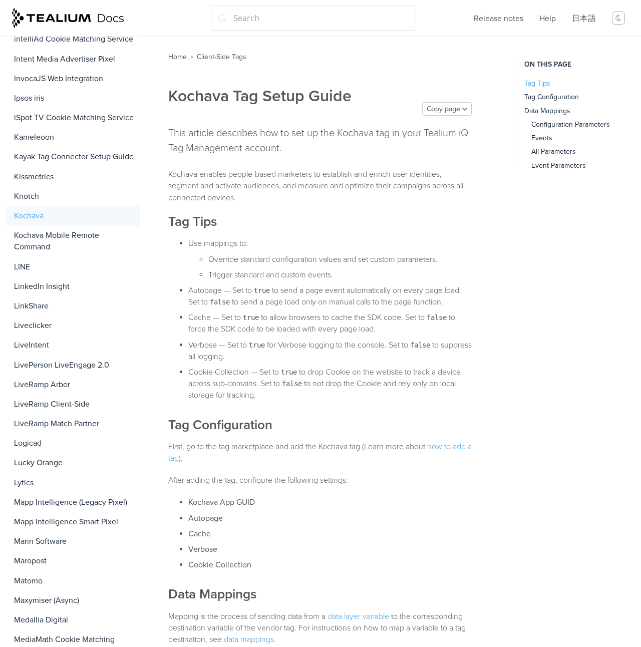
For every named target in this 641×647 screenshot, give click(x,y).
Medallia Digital (41, 620)
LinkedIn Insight (42, 286)
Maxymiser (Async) (46, 600)
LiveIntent (31, 345)
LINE (22, 267)
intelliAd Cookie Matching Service (73, 39)
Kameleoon (34, 137)
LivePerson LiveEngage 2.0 (61, 365)
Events (541, 138)
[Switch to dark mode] (618, 18)
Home (177, 57)
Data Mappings (547, 111)
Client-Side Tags (221, 57)
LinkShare (31, 306)
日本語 (584, 19)
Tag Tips (537, 83)
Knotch (26, 196)
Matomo (28, 581)
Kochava (29, 216)
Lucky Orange (38, 463)
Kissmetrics (34, 177)
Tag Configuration (551, 97)
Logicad (28, 443)
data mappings (249, 639)
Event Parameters (558, 165)
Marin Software (40, 541)
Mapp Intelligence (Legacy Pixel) (70, 502)
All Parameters (553, 151)
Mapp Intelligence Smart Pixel (66, 522)
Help (547, 19)
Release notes (498, 19)
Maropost (30, 561)
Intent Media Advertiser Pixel (64, 59)
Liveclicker (33, 325)
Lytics (24, 483)
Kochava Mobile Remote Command (56, 241)
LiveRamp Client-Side (52, 404)
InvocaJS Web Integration (58, 79)
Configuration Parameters (570, 124)
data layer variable (358, 616)
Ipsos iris (29, 98)
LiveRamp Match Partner (56, 424)
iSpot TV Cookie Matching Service (74, 118)
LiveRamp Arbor (42, 385)
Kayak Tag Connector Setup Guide (74, 157)
